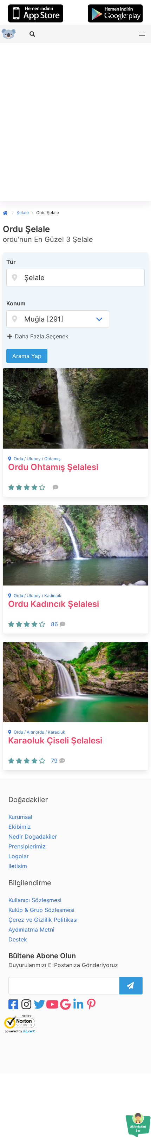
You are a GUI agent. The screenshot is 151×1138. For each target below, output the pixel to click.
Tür (11, 261)
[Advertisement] (75, 122)
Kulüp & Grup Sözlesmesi (41, 909)
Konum (16, 303)
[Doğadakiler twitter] (40, 1004)
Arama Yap (26, 355)
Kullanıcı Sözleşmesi (34, 900)
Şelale (23, 212)
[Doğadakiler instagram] (27, 1004)
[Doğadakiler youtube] (53, 1004)
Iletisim (17, 865)
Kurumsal (20, 816)
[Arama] (33, 34)
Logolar (18, 856)
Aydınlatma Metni (31, 929)
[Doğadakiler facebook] (14, 1004)
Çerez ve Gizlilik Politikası (43, 919)
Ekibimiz (19, 826)
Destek (17, 939)
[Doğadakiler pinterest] (92, 1004)
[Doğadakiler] (7, 212)
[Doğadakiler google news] (66, 1004)
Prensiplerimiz (27, 846)
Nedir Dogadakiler (32, 836)
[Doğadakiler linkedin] (79, 1004)
